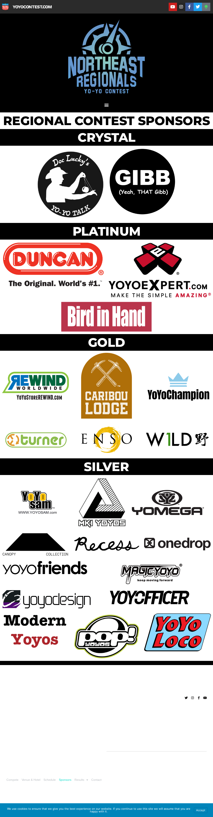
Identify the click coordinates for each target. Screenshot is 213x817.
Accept (200, 810)
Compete (12, 779)
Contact (96, 779)
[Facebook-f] (189, 7)
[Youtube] (173, 7)
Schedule (49, 779)
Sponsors (65, 779)
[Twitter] (198, 7)
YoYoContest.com (32, 6)
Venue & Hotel (31, 779)
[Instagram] (181, 7)
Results (79, 779)
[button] (106, 104)
